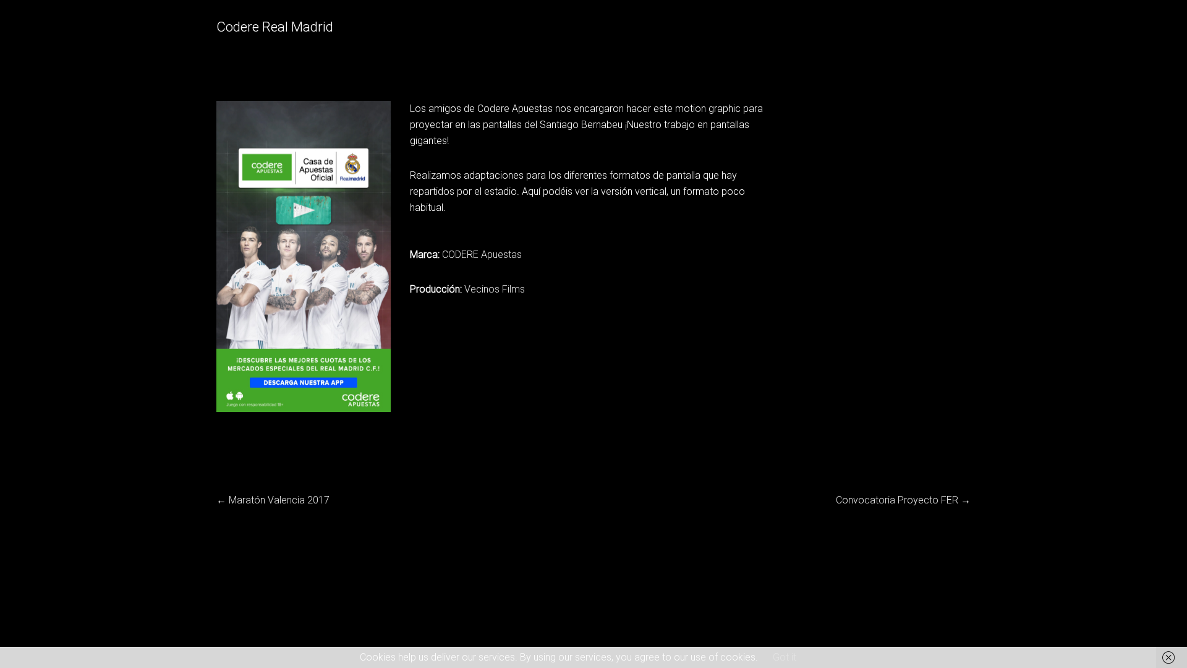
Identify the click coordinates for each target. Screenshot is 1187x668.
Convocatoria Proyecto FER (897, 500)
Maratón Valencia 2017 (279, 500)
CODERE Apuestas (482, 254)
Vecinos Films (494, 289)
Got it (784, 657)
